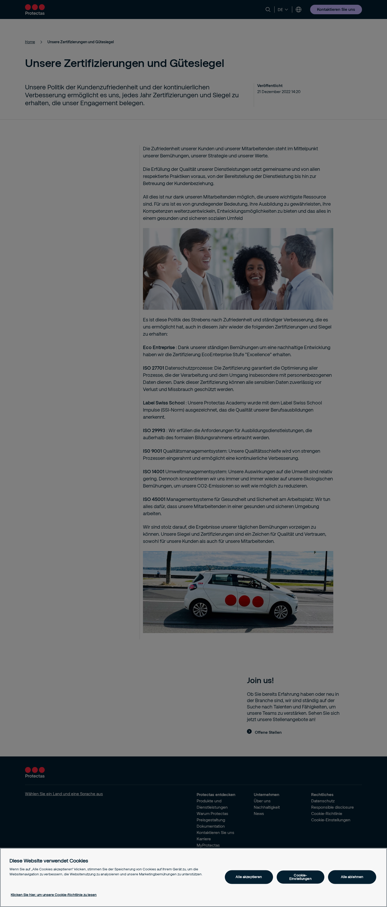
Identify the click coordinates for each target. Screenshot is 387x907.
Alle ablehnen (352, 877)
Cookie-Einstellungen (300, 877)
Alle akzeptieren (249, 877)
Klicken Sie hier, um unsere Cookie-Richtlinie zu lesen (54, 894)
